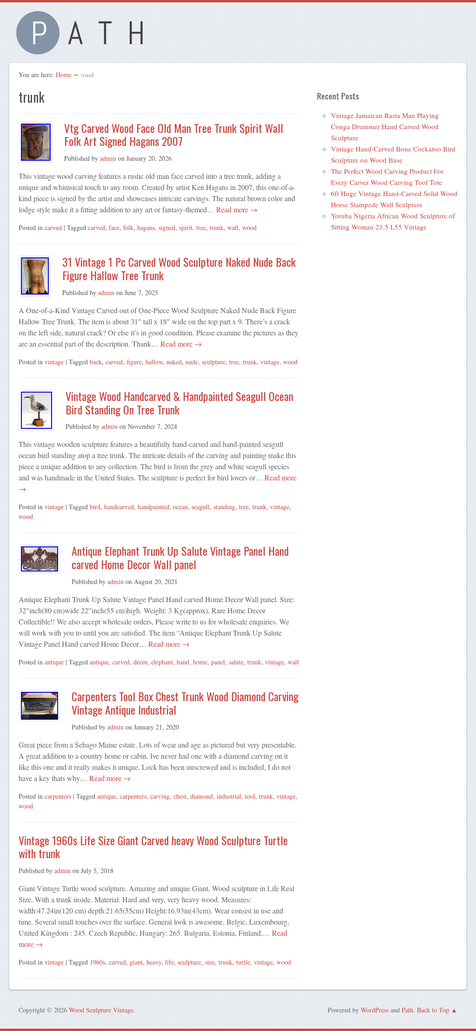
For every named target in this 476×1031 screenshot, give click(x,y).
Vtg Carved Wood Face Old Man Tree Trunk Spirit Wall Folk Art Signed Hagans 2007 (173, 134)
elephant (162, 661)
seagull (201, 506)
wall (232, 227)
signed (167, 227)
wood (249, 227)
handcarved (119, 506)
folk (128, 227)
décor (140, 661)
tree (201, 227)
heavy (153, 962)
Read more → (236, 209)
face (114, 227)
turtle (243, 962)
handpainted (153, 506)
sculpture (213, 361)
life (169, 962)
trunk (217, 227)
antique (54, 661)
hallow (154, 361)
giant (136, 962)
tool (250, 796)
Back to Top (433, 1009)
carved (53, 227)
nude (191, 361)
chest (179, 796)
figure (134, 361)
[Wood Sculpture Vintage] (84, 49)
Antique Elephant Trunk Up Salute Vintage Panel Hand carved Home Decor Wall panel (180, 557)
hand (183, 661)
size (210, 962)
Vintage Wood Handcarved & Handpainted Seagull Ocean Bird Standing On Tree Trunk (179, 402)
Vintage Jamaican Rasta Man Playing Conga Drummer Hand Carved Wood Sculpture (385, 126)
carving (160, 796)
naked (174, 361)
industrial (229, 796)
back (96, 361)
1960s (97, 962)
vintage (54, 361)
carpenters (58, 796)
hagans (146, 227)
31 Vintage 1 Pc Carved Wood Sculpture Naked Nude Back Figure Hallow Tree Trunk (179, 268)
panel (218, 661)
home (200, 661)
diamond (201, 796)
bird (95, 506)
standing (224, 506)
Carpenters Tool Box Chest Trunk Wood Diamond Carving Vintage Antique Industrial (185, 703)
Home (64, 74)
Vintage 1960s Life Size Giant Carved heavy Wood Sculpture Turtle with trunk (153, 847)
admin (108, 158)
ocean (180, 506)
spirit (185, 227)
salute (236, 661)
